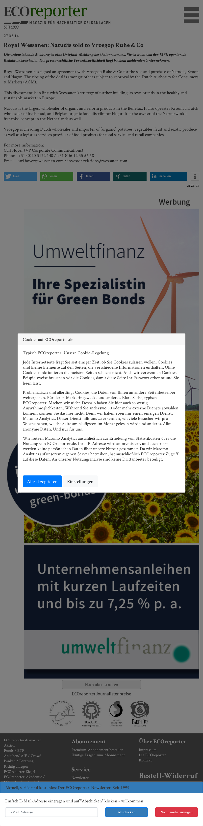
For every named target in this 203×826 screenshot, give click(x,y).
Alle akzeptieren (42, 481)
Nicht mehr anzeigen (176, 812)
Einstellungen (80, 481)
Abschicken (126, 812)
